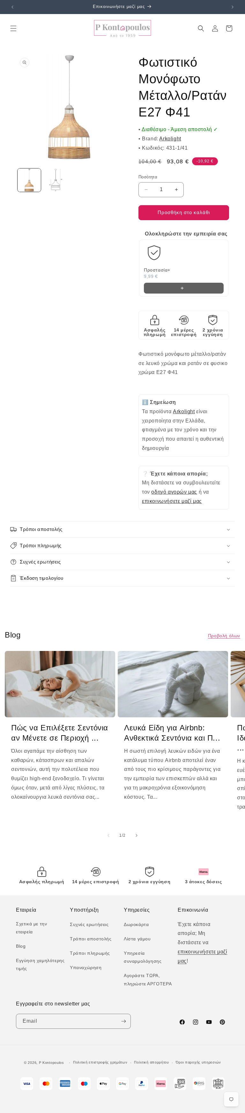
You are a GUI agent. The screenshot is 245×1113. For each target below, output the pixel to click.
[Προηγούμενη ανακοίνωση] (12, 7)
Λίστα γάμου (137, 938)
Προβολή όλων (224, 635)
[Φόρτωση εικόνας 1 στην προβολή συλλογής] (29, 180)
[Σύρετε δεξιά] (137, 835)
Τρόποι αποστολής (91, 938)
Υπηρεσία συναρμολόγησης (142, 957)
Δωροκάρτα (136, 924)
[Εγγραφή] (123, 1021)
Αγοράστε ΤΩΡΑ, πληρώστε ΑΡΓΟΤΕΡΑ (148, 979)
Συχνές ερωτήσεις (89, 924)
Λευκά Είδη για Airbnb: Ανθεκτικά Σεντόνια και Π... (172, 732)
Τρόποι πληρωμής (90, 953)
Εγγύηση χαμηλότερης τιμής (40, 964)
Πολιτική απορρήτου (151, 1062)
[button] (13, 28)
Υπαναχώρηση (86, 967)
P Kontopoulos (51, 1062)
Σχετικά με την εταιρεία (31, 927)
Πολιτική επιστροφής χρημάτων (100, 1062)
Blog (21, 946)
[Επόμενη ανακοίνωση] (233, 7)
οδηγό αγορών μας (174, 492)
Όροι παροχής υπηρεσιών (198, 1062)
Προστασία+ (157, 270)
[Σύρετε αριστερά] (108, 835)
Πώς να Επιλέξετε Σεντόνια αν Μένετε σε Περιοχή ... (59, 732)
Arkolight (170, 138)
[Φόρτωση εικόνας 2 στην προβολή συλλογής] (55, 180)
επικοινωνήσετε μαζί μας (172, 501)
